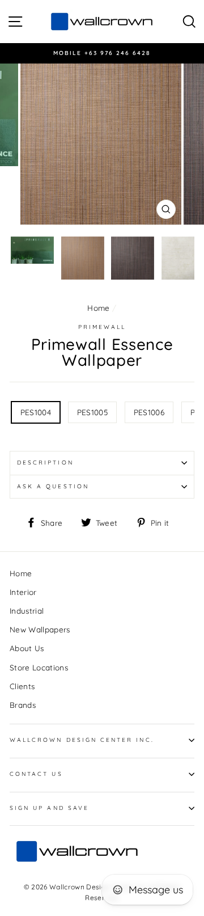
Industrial (27, 610)
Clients (22, 686)
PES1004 (35, 412)
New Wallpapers (40, 629)
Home (98, 308)
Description (45, 462)
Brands (23, 705)
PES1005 (92, 412)
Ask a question (53, 486)
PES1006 (149, 412)
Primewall (102, 327)
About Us (27, 648)
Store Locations (39, 667)
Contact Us (36, 774)
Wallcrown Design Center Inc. (82, 740)
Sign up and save (49, 808)
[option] (102, 53)
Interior (23, 592)
